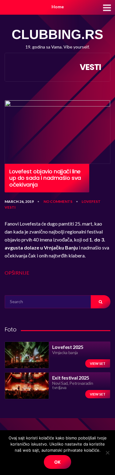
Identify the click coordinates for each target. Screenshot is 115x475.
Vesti (10, 207)
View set (97, 363)
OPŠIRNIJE (17, 273)
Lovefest (91, 201)
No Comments (58, 201)
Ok (57, 462)
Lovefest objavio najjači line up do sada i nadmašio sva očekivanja (45, 178)
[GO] (100, 301)
